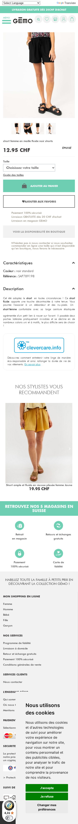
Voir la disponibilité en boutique (39, 231)
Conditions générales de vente (22, 664)
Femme (7, 603)
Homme (8, 609)
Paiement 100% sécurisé (26, 212)
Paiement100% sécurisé (19, 564)
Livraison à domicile (15, 648)
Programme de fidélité (17, 643)
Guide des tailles (13, 174)
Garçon (7, 625)
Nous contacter (12, 682)
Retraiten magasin (19, 536)
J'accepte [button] (47, 788)
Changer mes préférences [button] (46, 807)
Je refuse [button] (46, 796)
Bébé (6, 614)
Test (27, 174)
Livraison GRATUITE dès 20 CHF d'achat (36, 216)
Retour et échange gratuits (19, 653)
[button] (39, 263)
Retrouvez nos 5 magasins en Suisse (39, 508)
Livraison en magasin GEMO (29, 220)
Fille (5, 620)
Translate (70, 3)
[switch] (9, 818)
